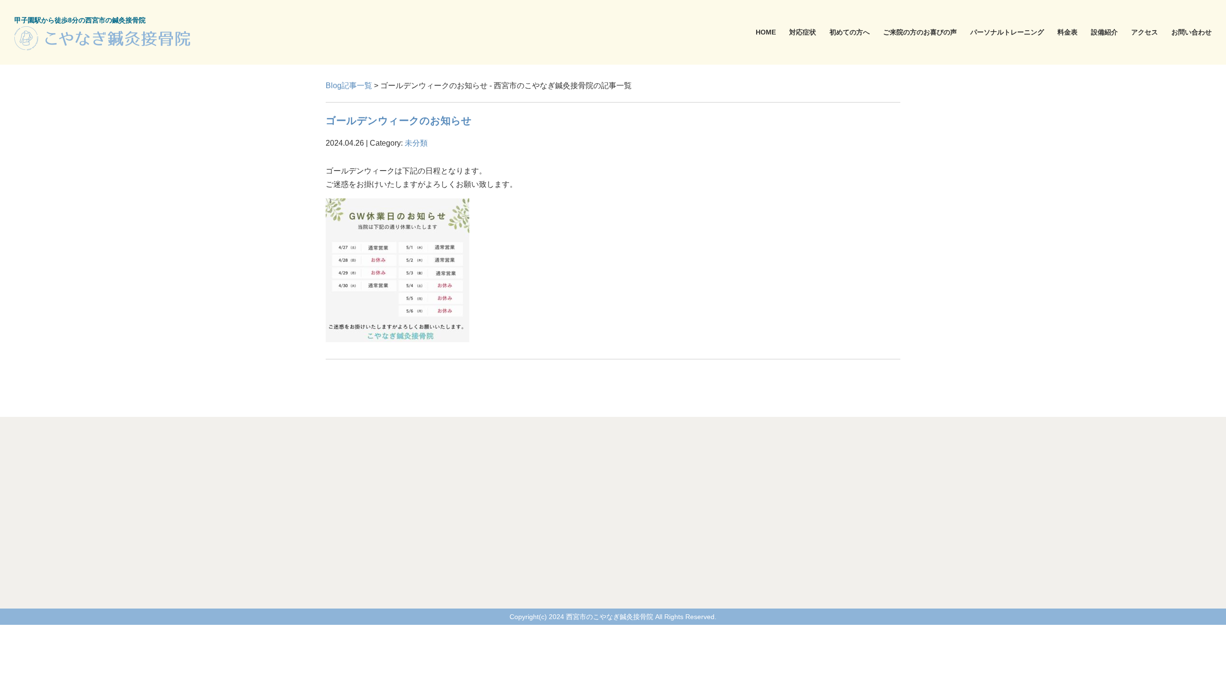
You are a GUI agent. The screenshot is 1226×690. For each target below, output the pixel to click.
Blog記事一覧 (349, 85)
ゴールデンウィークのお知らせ (399, 120)
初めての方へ (849, 32)
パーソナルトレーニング (1007, 32)
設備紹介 (1104, 32)
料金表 (1067, 32)
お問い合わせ (1191, 32)
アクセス (1144, 32)
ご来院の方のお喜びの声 (920, 32)
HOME (766, 32)
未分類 (416, 143)
